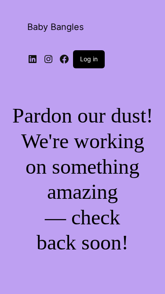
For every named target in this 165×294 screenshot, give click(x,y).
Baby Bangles (55, 27)
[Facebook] (64, 59)
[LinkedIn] (32, 59)
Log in (89, 59)
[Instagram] (48, 59)
